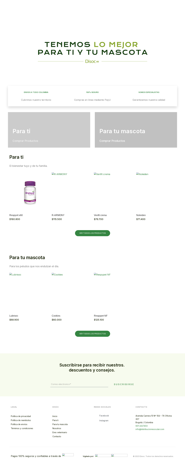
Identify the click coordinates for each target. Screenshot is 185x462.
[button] (10, 49)
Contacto (56, 436)
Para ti (55, 420)
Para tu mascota (60, 424)
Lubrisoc (13, 316)
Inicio (54, 416)
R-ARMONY (58, 215)
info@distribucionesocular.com (150, 429)
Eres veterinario (59, 432)
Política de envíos (19, 424)
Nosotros (56, 428)
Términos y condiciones (22, 428)
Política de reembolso (21, 420)
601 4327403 (142, 426)
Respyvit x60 (16, 215)
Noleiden (141, 215)
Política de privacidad (21, 416)
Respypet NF (101, 316)
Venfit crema (100, 215)
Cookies (56, 316)
